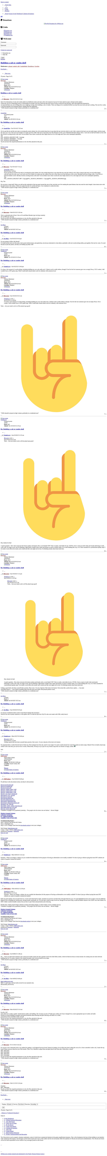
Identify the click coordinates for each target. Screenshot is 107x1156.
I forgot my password (6, 50)
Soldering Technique (6, 815)
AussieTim (3, 113)
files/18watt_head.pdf (6, 797)
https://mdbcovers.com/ (7, 981)
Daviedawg (31, 66)
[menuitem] (6, 8)
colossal (10, 66)
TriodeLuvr (4, 251)
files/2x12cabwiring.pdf (7, 785)
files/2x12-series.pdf (6, 788)
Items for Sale (4, 833)
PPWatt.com (8, 32)
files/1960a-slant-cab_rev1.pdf (9, 807)
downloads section (25, 825)
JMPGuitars (4, 756)
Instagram (16, 831)
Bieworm (3, 80)
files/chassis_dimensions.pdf (8, 801)
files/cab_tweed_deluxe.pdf (8, 809)
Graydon (37, 66)
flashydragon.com (12, 828)
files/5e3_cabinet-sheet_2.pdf (8, 792)
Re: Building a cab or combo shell (12, 122)
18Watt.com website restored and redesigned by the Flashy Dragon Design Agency (22, 1154)
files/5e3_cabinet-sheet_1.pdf (8, 791)
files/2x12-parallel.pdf (6, 786)
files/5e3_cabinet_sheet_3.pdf (8, 789)
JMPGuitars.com (18, 830)
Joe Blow (3, 225)
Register (3, 59)
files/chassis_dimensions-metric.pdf (10, 803)
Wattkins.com (8, 35)
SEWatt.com (8, 30)
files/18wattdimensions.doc (8, 800)
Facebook (10, 831)
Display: (4, 1104)
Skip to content (5, 2)
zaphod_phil (16, 66)
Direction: (27, 1104)
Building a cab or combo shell (13, 63)
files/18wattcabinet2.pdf (7, 798)
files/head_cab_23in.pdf (7, 804)
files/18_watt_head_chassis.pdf (9, 794)
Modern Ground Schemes (8, 813)
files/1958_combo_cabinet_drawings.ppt (11, 806)
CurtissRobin (23, 66)
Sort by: (15, 1104)
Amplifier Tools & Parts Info (9, 818)
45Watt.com (8, 33)
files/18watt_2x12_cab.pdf (8, 795)
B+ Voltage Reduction (7, 816)
